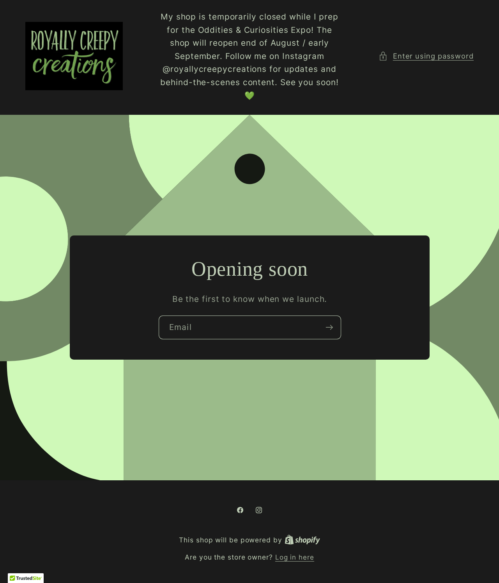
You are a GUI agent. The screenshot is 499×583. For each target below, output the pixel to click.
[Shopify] (302, 540)
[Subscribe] (329, 327)
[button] (426, 56)
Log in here (294, 557)
